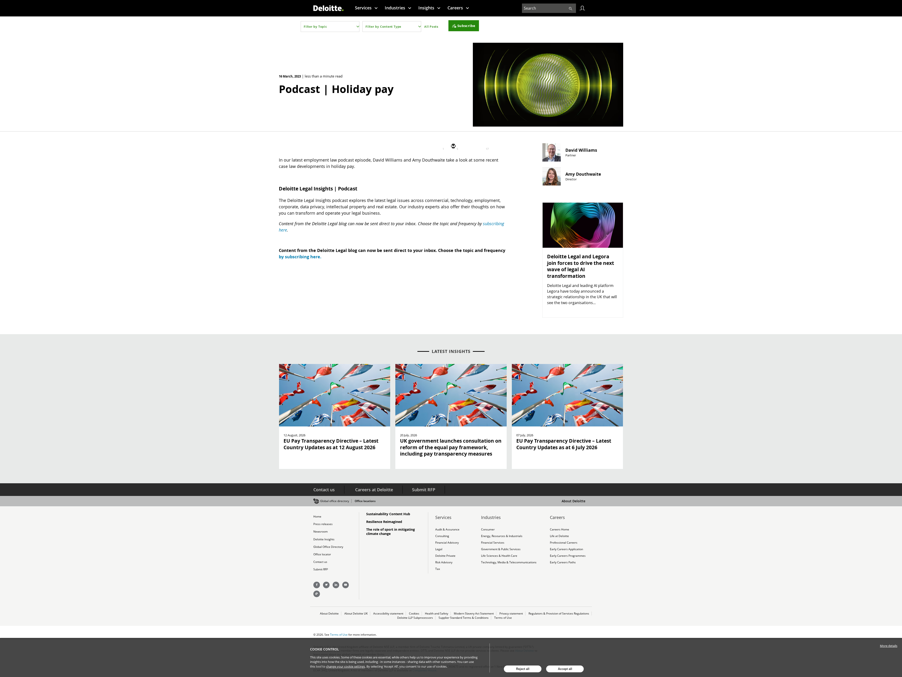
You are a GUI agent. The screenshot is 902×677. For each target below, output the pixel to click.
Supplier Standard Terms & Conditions (464, 618)
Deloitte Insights (323, 539)
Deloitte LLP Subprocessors (415, 618)
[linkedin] (481, 146)
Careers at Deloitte (374, 489)
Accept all (565, 669)
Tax (437, 569)
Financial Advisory (447, 543)
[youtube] (345, 585)
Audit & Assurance (447, 529)
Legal (438, 549)
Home (317, 516)
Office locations (365, 501)
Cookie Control (324, 649)
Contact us (324, 489)
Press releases (323, 524)
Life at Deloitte (559, 536)
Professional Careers (563, 543)
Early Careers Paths (563, 562)
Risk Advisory (443, 562)
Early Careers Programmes (568, 556)
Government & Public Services (501, 549)
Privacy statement (511, 613)
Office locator (322, 554)
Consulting (442, 536)
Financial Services (492, 543)
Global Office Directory (328, 547)
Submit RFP (423, 489)
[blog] (316, 594)
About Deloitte (573, 501)
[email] (453, 146)
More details (888, 646)
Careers (455, 8)
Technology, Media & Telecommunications (509, 562)
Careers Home (559, 529)
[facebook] (495, 146)
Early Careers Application (566, 549)
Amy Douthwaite (583, 174)
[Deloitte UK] (328, 8)
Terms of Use (503, 618)
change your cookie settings (345, 666)
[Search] (570, 8)
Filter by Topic (315, 26)
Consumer (488, 529)
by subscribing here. (300, 257)
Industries (395, 8)
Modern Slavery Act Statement (474, 613)
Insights (426, 8)
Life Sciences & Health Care (499, 556)
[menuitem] (366, 7)
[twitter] (467, 146)
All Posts (431, 26)
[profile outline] (582, 8)
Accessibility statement (388, 613)
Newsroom (320, 532)
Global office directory (334, 501)
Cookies (414, 613)
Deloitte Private (445, 556)
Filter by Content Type (383, 26)
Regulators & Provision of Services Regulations (559, 613)
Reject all (522, 669)
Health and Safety (436, 613)
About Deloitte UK (356, 613)
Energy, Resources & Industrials (501, 536)
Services (363, 8)
